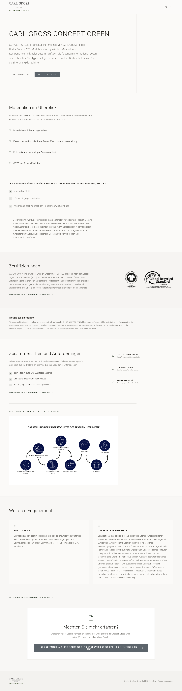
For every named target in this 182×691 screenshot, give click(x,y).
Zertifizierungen (47, 74)
